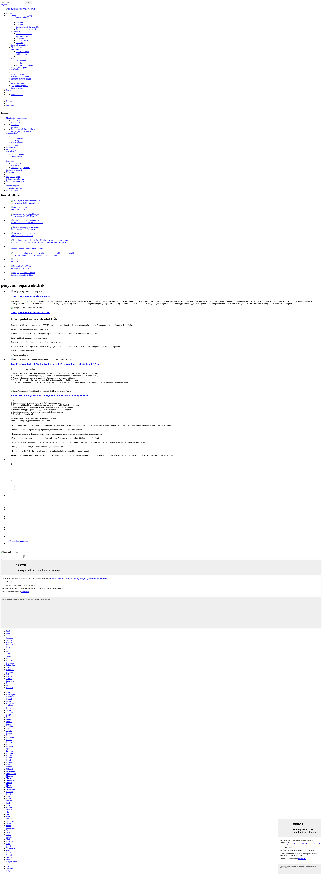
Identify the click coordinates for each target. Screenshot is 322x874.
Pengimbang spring (18, 74)
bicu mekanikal (22, 40)
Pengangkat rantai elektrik (26, 29)
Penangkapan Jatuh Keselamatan (24, 229)
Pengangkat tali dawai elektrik (28, 27)
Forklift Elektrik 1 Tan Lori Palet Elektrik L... (29, 249)
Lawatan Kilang (17, 95)
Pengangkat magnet (19, 67)
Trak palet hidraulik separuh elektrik (30, 312)
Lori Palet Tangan (18, 209)
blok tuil (19, 24)
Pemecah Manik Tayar (20, 268)
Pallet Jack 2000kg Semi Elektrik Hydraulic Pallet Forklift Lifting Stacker (49, 395)
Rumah (9, 13)
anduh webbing (22, 18)
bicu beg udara (22, 36)
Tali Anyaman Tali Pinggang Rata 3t (25, 203)
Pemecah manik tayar (19, 45)
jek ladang (20, 38)
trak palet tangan (22, 52)
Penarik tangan (17, 88)
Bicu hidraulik (16, 31)
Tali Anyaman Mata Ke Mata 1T (24, 216)
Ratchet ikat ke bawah (20, 76)
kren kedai (20, 63)
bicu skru (19, 43)
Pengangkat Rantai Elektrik (22, 275)
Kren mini (15, 58)
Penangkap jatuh (17, 83)
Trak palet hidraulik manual (22, 236)
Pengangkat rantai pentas (21, 79)
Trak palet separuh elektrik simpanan (30, 296)
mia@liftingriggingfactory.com (18, 541)
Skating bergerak (18, 47)
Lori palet (15, 49)
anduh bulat (20, 20)
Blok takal (15, 70)
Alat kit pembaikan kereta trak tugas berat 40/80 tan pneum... (35, 255)
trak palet (14, 262)
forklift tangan (21, 54)
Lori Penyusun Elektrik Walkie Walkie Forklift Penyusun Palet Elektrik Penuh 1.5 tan (55, 364)
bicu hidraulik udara (24, 34)
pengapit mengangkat (19, 86)
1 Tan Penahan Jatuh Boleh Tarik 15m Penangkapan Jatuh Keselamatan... (40, 242)
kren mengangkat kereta (25, 65)
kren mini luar (21, 61)
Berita (8, 90)
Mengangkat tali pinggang (21, 15)
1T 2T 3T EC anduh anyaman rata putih (27, 223)
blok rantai (20, 22)
